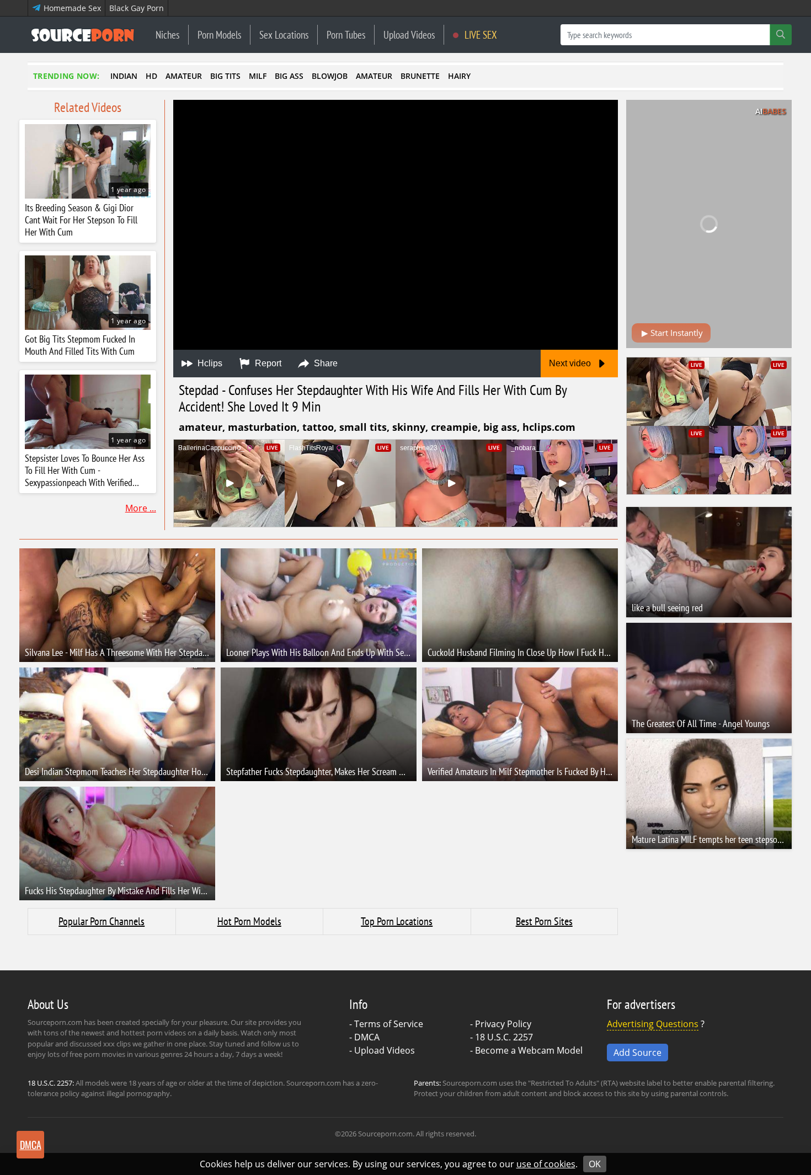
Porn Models (219, 34)
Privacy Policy (503, 1024)
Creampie (454, 427)
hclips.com (548, 427)
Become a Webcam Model (529, 1050)
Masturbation (262, 427)
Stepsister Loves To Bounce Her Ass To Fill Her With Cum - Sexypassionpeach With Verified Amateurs (85, 470)
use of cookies (545, 1164)
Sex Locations (283, 34)
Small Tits (363, 427)
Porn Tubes (346, 34)
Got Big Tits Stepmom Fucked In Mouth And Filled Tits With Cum (80, 345)
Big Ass (500, 427)
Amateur (200, 427)
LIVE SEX (479, 34)
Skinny (408, 427)
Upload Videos (409, 34)
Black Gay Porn (136, 8)
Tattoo (318, 427)
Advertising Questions (652, 1024)
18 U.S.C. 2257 (504, 1037)
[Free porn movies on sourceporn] (83, 35)
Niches (167, 34)
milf (257, 76)
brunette (420, 76)
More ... (140, 508)
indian (123, 76)
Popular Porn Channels (101, 921)
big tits (225, 76)
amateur (184, 76)
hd (151, 76)
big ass (289, 76)
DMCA (367, 1037)
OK (595, 1164)
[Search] (781, 34)
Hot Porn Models (249, 921)
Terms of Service (388, 1024)
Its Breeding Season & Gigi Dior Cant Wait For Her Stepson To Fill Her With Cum (81, 220)
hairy (459, 76)
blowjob (330, 76)
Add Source (637, 1052)
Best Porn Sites (544, 921)
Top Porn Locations (397, 921)
